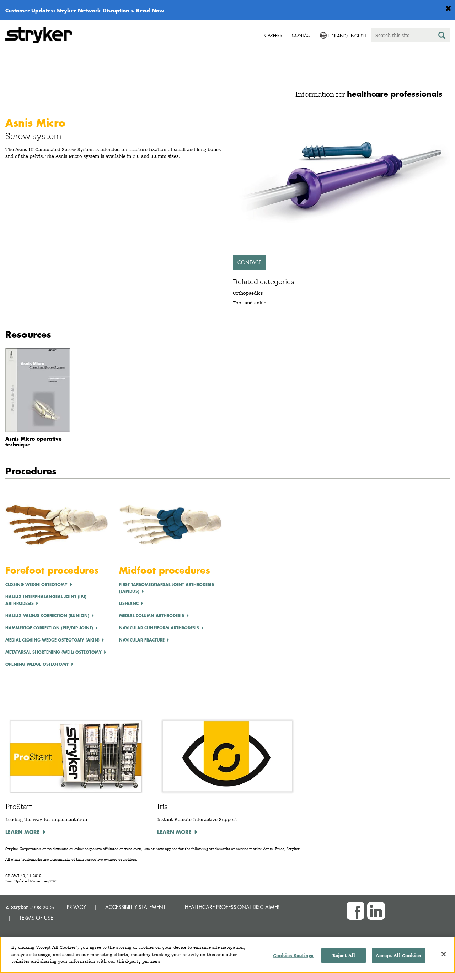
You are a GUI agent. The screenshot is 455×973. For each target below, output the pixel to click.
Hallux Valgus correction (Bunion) (47, 615)
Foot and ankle (249, 302)
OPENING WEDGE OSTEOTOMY (37, 664)
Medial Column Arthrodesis (151, 615)
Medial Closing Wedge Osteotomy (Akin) (52, 640)
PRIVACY (76, 907)
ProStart (18, 806)
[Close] (443, 954)
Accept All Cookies (398, 955)
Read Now (150, 10)
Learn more (22, 831)
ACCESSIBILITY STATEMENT (135, 907)
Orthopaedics (248, 293)
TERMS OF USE (36, 917)
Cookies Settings (293, 955)
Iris (162, 806)
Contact (249, 262)
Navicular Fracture (142, 640)
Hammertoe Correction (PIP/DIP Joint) (49, 628)
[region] (227, 955)
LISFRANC (129, 603)
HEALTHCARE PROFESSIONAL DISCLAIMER (232, 907)
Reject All (343, 955)
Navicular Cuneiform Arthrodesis (159, 628)
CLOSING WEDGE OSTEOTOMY (36, 584)
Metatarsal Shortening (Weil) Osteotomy (53, 652)
